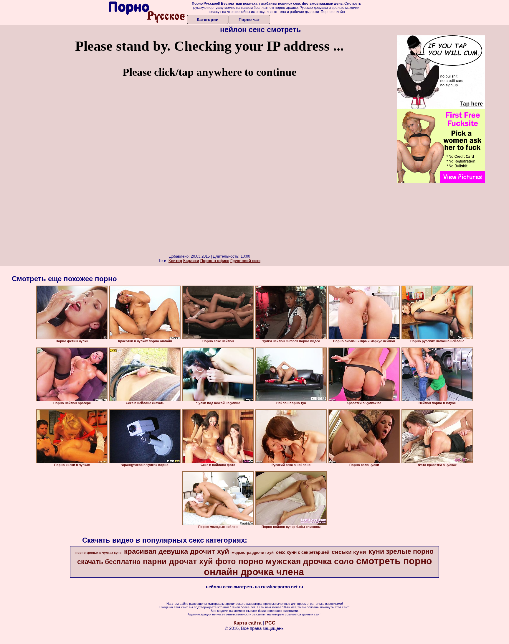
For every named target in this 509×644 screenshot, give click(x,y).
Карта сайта (248, 622)
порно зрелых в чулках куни (98, 552)
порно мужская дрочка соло (296, 561)
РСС (270, 622)
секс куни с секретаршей (302, 552)
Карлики (191, 260)
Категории (208, 19)
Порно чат (249, 19)
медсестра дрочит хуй (253, 552)
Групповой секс (245, 260)
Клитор (175, 260)
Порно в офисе (214, 260)
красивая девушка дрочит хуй (176, 551)
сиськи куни (349, 552)
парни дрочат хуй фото (189, 561)
